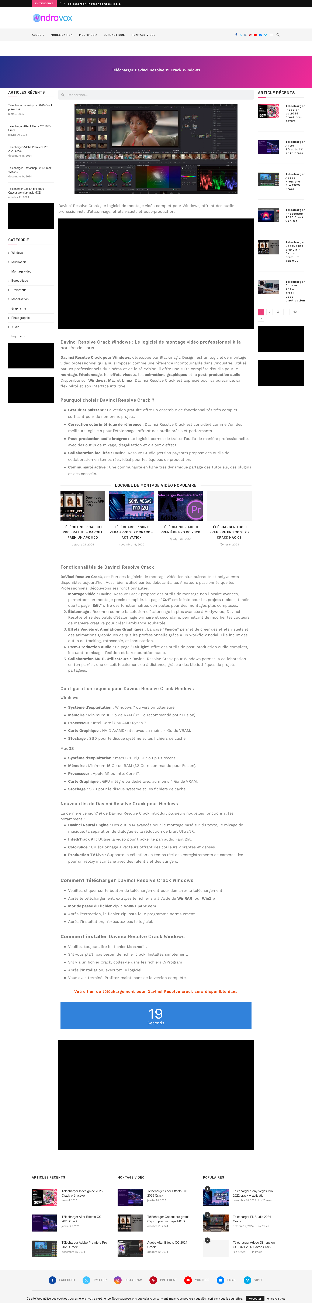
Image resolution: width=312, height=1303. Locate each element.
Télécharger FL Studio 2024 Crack (252, 1219)
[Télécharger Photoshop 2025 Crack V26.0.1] (268, 215)
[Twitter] (240, 35)
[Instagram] (245, 35)
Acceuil (38, 34)
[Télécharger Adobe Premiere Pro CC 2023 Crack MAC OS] (229, 506)
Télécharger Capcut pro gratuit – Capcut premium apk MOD (28, 190)
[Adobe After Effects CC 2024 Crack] (130, 1248)
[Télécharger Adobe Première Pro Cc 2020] (180, 506)
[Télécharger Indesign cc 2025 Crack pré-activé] (268, 111)
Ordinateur (18, 290)
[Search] (278, 35)
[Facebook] (236, 35)
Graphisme (18, 308)
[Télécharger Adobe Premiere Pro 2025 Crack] (268, 179)
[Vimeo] (265, 35)
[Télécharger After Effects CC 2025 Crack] (268, 147)
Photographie (20, 318)
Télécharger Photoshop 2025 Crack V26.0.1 (100, 3)
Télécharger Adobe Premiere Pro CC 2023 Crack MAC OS (229, 532)
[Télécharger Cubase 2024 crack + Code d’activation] (268, 287)
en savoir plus (276, 1298)
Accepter (255, 1298)
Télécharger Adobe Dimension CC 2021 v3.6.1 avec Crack (254, 1245)
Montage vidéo (143, 34)
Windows (17, 252)
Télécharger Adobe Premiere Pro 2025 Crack (28, 149)
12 (295, 312)
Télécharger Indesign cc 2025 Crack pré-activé (30, 107)
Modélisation (62, 34)
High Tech (18, 336)
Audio (15, 327)
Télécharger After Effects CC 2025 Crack (29, 128)
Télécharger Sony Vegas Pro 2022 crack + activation (131, 532)
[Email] (260, 35)
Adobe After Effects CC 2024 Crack (167, 1245)
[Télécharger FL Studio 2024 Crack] (216, 1223)
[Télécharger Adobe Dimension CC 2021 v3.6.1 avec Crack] (216, 1248)
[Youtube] (255, 35)
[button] (60, 3)
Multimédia (88, 34)
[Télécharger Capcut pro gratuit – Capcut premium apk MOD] (82, 506)
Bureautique (114, 34)
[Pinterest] (250, 35)
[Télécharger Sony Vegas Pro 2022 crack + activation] (131, 506)
